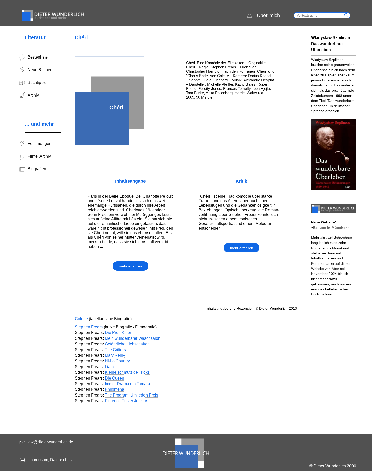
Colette (81, 319)
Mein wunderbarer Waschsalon (132, 338)
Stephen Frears (89, 327)
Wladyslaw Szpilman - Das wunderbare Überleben (332, 43)
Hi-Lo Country (117, 361)
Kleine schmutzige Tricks (127, 372)
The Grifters (115, 350)
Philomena (114, 389)
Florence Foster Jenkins (126, 401)
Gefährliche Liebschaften (127, 344)
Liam (109, 367)
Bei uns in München (330, 227)
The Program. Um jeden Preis (131, 395)
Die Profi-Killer (118, 332)
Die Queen (114, 378)
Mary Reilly (115, 355)
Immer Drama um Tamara (127, 384)
